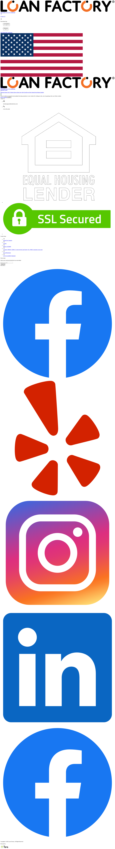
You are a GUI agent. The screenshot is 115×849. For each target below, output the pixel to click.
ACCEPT (9, 97)
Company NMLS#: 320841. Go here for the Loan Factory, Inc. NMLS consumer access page (23, 249)
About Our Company (7, 240)
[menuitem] (6, 24)
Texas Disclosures (7, 252)
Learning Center (4, 90)
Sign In (2, 32)
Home (2, 87)
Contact (4, 243)
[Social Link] (57, 380)
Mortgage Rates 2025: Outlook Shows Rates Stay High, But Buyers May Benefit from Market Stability (22, 92)
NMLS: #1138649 (7, 246)
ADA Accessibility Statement (9, 255)
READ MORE (4, 97)
